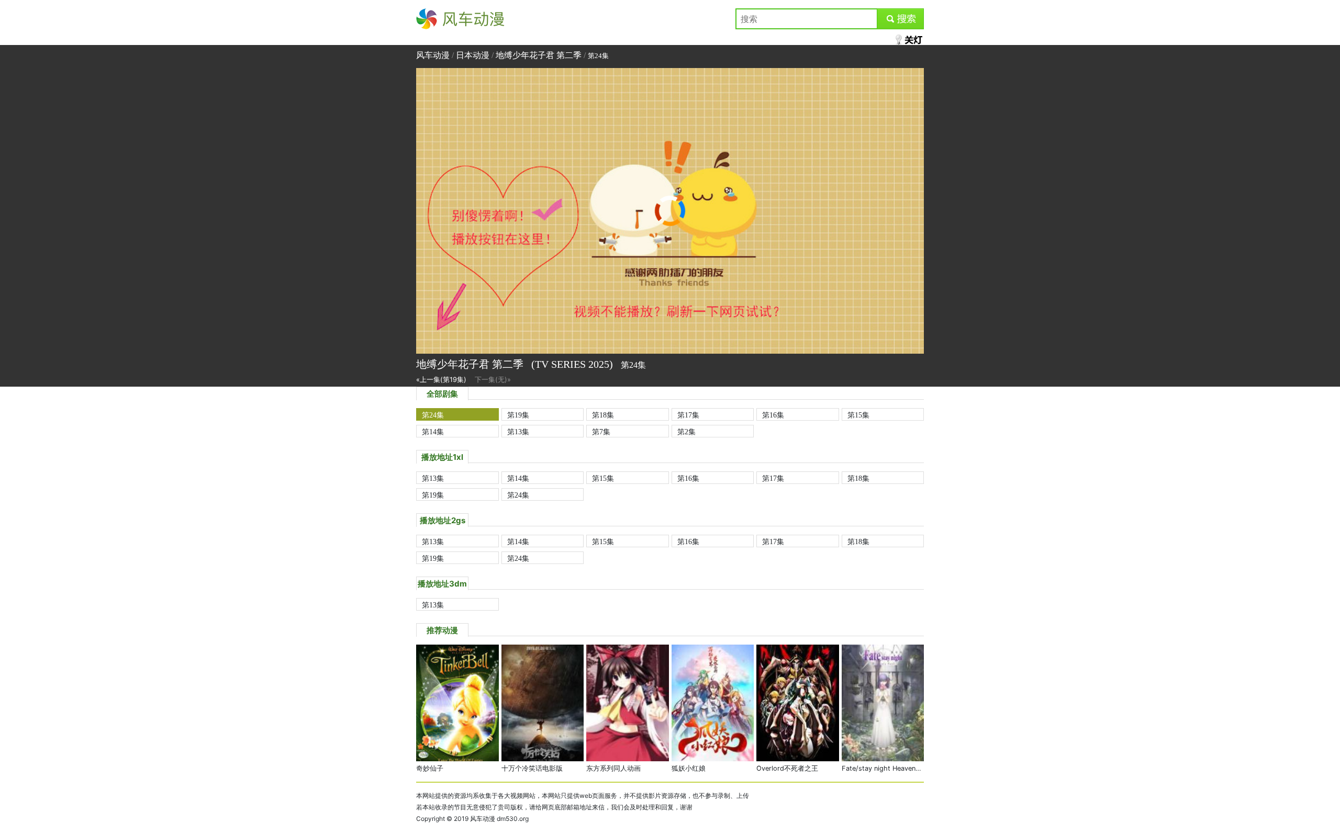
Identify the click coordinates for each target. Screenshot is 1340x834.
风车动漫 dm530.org (499, 818)
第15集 (858, 415)
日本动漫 (472, 55)
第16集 (773, 415)
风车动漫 (433, 19)
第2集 (686, 431)
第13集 (518, 431)
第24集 (433, 415)
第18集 (603, 415)
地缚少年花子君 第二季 (539, 55)
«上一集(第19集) (441, 380)
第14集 (433, 431)
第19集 (518, 415)
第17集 (688, 415)
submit (900, 19)
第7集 (601, 431)
